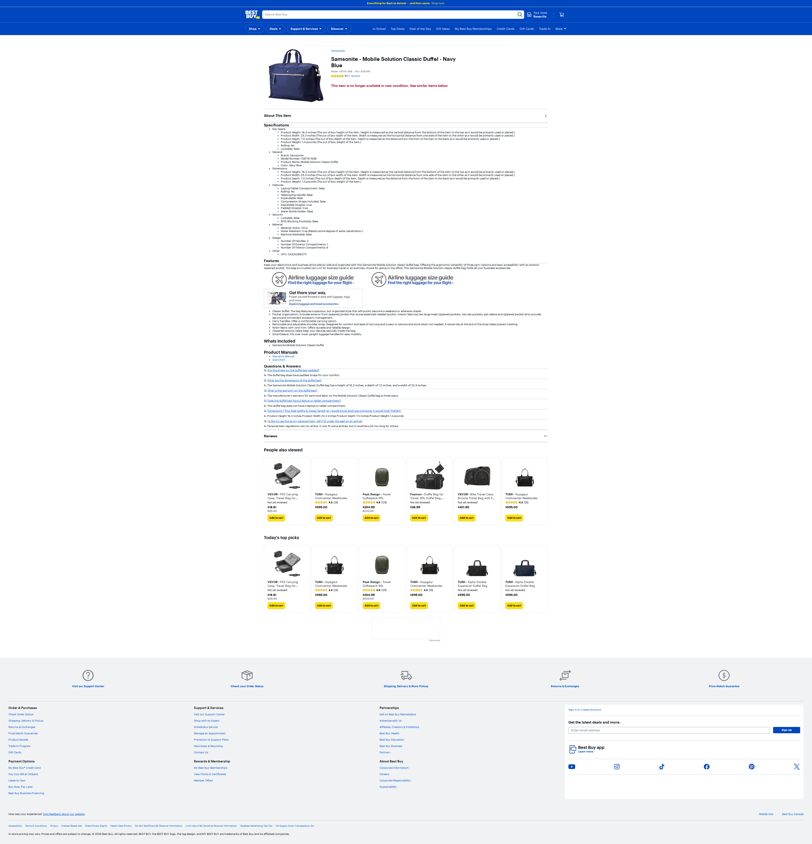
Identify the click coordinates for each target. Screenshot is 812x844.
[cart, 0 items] (561, 14)
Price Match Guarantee (23, 733)
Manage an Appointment (210, 733)
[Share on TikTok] (661, 766)
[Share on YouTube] (571, 766)
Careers (384, 774)
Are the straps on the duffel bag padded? (293, 370)
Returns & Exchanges (21, 727)
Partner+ (385, 752)
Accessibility (15, 826)
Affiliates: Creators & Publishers (399, 727)
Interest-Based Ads (72, 826)
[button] (254, 29)
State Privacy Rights (96, 826)
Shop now (437, 3)
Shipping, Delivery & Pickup (25, 720)
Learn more (586, 751)
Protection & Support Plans (211, 739)
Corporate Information (394, 767)
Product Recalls (18, 739)
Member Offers (203, 780)
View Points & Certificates (210, 774)
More (559, 29)
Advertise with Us (391, 720)
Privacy (54, 826)
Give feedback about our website (64, 814)
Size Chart (278, 359)
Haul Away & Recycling (208, 746)
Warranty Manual (283, 356)
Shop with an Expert (206, 720)
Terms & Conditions (36, 826)
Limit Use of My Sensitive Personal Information (211, 826)
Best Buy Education (392, 739)
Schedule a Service (206, 727)
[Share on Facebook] (706, 766)
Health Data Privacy (121, 826)
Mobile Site (766, 814)
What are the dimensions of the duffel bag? (294, 380)
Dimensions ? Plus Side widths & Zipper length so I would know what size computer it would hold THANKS (334, 410)
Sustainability (388, 786)
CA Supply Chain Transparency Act (295, 826)
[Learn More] (313, 279)
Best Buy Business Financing (26, 793)
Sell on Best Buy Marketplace (398, 714)
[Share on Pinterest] (751, 766)
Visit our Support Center (209, 714)
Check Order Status (20, 714)
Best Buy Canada (793, 814)
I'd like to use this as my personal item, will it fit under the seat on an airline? (314, 421)
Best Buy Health (389, 733)
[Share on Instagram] (616, 766)
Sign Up (787, 730)
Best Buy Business (391, 746)
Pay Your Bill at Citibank (23, 774)
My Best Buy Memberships (210, 767)
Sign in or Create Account (584, 709)
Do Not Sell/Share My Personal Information (158, 826)
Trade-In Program (19, 746)
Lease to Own (17, 780)
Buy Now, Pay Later (20, 786)
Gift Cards (14, 752)
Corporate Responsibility (395, 780)
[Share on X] (796, 766)
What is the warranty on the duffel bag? (292, 390)
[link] (326, 502)
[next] (545, 491)
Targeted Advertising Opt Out (256, 826)
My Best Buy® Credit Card (24, 767)
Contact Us (201, 752)
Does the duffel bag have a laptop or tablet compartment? (304, 400)
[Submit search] (520, 14)
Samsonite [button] (338, 50)
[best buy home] (252, 14)
